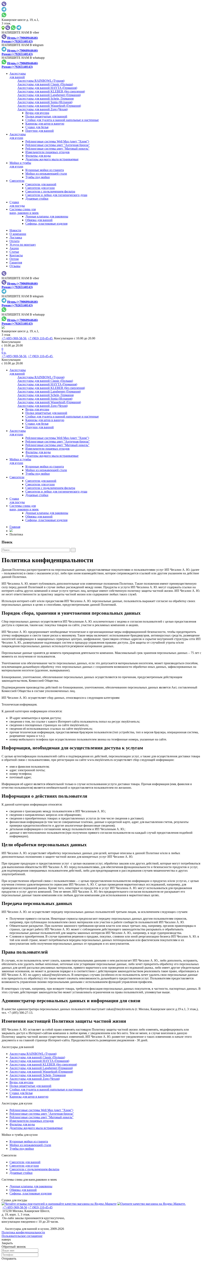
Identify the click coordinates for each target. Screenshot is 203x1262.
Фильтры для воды (38, 155)
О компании (18, 234)
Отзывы (15, 266)
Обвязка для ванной (39, 220)
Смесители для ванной (40, 184)
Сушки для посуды (14, 1200)
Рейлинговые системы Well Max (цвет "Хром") (57, 141)
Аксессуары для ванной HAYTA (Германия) (39, 1061)
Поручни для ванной (39, 130)
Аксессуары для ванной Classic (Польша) (37, 1057)
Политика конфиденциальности (23, 1232)
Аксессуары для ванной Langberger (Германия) (41, 1068)
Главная (15, 526)
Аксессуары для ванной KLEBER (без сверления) (43, 1064)
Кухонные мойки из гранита (44, 170)
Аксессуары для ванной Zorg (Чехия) (35, 1078)
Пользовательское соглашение (22, 1236)
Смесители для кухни (40, 188)
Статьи (14, 251)
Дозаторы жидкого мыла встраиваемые (52, 159)
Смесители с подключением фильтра (50, 191)
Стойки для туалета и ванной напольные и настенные (62, 120)
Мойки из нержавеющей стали (46, 173)
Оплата (14, 241)
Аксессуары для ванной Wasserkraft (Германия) (41, 1071)
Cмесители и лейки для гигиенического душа (56, 195)
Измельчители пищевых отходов (47, 152)
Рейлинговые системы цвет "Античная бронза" (57, 145)
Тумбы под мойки (37, 177)
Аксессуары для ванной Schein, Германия (38, 1075)
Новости (15, 230)
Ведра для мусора (37, 113)
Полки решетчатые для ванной (46, 116)
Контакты (16, 255)
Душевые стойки (36, 198)
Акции (14, 248)
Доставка (16, 237)
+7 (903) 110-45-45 (40, 338)
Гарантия (16, 262)
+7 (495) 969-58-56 (14, 338)
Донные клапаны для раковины (46, 216)
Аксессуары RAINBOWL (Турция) (33, 1053)
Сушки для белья (36, 127)
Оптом (14, 259)
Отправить (9, 1258)
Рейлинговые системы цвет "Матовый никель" (57, 148)
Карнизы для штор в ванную (44, 123)
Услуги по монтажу (23, 244)
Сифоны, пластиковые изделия (46, 223)
